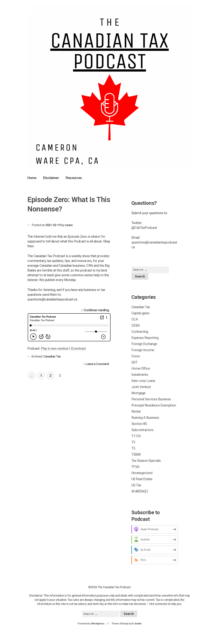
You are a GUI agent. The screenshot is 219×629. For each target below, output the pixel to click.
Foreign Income (142, 350)
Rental (135, 411)
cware (69, 225)
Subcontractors (142, 430)
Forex (135, 356)
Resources (74, 178)
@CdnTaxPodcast (144, 228)
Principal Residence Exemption (153, 405)
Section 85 (139, 424)
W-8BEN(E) (139, 491)
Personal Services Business (151, 399)
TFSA (135, 467)
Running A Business (145, 418)
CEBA (135, 325)
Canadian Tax (52, 356)
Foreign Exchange (144, 344)
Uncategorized (141, 473)
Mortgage (138, 393)
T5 (133, 448)
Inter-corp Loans (143, 381)
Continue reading (97, 310)
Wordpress (98, 623)
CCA (134, 319)
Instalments (139, 375)
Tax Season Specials (146, 461)
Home (31, 178)
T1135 (136, 436)
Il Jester (136, 623)
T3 (133, 442)
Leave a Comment (98, 364)
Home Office (140, 368)
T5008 (136, 454)
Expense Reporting (145, 338)
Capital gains (140, 313)
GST (134, 362)
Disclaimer (51, 178)
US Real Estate (141, 479)
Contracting (139, 332)
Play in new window (55, 348)
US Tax (136, 485)
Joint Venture (141, 387)
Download (78, 348)
